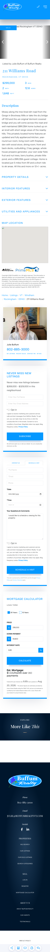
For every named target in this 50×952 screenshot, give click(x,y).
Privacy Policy (23, 427)
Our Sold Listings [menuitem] (25, 857)
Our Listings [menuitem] (25, 851)
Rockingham (10, 299)
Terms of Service (17, 580)
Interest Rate (13, 645)
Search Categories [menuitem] (25, 863)
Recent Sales (21, 353)
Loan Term (12, 605)
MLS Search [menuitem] (24, 844)
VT (21, 295)
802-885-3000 (18, 349)
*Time (9, 500)
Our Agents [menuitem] (25, 915)
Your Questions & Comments (18, 511)
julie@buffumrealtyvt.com (25, 816)
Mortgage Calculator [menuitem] (25, 892)
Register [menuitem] (25, 886)
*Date (9, 489)
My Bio (39, 353)
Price (9, 622)
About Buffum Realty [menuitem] (25, 909)
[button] (4, 42)
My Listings (11, 353)
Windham (29, 295)
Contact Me (31, 353)
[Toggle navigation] (45, 7)
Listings (14, 295)
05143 (22, 299)
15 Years (25, 613)
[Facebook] (22, 829)
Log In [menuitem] (25, 880)
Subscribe (25, 436)
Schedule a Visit (34, 463)
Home (5, 295)
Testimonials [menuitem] (25, 921)
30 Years (13, 613)
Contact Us (16, 463)
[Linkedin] (27, 829)
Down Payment (14, 634)
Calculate (25, 661)
